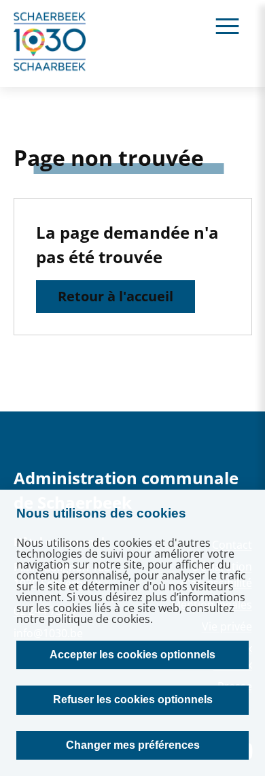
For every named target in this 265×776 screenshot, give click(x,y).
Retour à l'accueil (115, 296)
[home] (50, 43)
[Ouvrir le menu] (227, 25)
